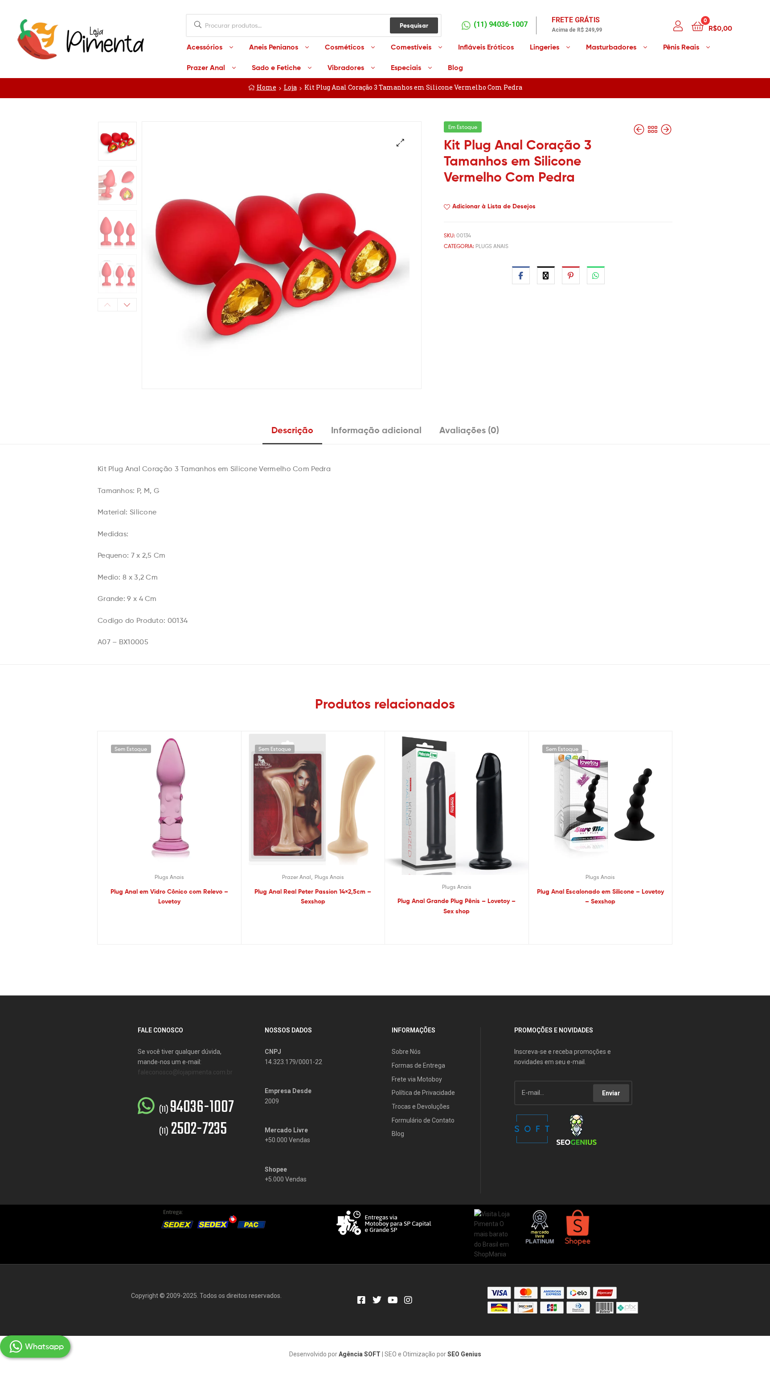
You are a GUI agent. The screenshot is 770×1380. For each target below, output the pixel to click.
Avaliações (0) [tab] (469, 429)
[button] (400, 143)
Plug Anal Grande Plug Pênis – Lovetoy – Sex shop (456, 906)
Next (127, 304)
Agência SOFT (360, 1354)
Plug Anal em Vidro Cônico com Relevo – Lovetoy (169, 896)
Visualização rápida (180, 805)
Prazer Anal (296, 877)
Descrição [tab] (292, 429)
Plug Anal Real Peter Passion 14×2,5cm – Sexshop (312, 896)
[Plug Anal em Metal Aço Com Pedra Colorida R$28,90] (640, 129)
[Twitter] (377, 1300)
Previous (108, 304)
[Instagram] (408, 1300)
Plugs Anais (491, 246)
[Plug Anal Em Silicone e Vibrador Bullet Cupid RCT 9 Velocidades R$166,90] (666, 129)
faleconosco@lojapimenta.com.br (185, 1072)
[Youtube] (392, 1300)
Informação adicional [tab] (376, 429)
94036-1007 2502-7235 (196, 1118)
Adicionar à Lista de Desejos (494, 206)
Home (266, 87)
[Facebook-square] (361, 1300)
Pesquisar (414, 25)
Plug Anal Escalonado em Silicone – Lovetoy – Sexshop (600, 896)
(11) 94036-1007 (501, 24)
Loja (290, 87)
